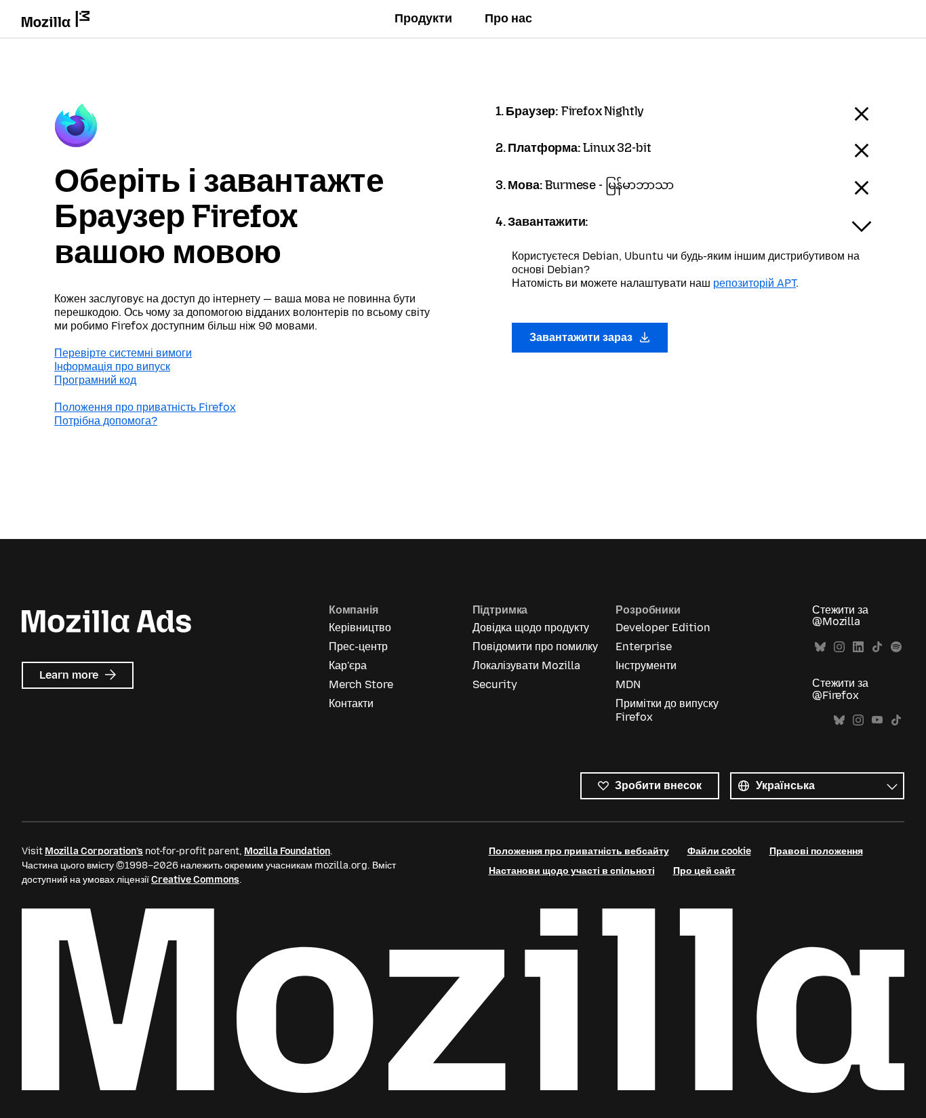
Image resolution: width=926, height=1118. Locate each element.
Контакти (351, 703)
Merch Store (361, 684)
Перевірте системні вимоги (123, 352)
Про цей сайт (704, 871)
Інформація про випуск (112, 366)
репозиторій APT (754, 283)
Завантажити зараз (582, 337)
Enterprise (644, 646)
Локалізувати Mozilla (526, 665)
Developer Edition (663, 627)
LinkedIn (858, 647)
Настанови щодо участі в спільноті (572, 871)
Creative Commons (195, 879)
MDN (628, 684)
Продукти (423, 18)
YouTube (877, 720)
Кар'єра (348, 665)
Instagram (839, 647)
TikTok (877, 647)
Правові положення (816, 851)
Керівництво (360, 627)
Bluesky (820, 647)
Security (494, 684)
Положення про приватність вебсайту (579, 851)
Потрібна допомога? (105, 420)
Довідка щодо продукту (530, 627)
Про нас (508, 18)
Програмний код (95, 380)
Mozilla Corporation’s (94, 851)
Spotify (896, 647)
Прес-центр (358, 646)
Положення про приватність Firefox (145, 407)
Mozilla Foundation (287, 851)
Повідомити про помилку (535, 646)
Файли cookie (719, 851)
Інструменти (646, 665)
